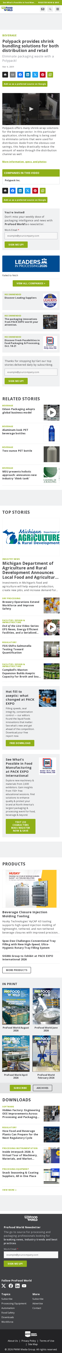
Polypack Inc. (12, 180)
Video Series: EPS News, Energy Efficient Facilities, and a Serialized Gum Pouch (20, 629)
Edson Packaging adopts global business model (18, 410)
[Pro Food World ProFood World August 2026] (16, 1006)
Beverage (9, 35)
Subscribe (20, 1088)
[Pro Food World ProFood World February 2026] (46, 1053)
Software (8, 1106)
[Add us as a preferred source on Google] (50, 75)
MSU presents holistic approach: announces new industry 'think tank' (19, 475)
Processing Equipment (15, 1169)
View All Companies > (31, 283)
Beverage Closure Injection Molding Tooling (24, 914)
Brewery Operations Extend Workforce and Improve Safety (20, 605)
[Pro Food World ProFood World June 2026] (46, 1006)
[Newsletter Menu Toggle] (43, 9)
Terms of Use (47, 1340)
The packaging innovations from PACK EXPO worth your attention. (21, 322)
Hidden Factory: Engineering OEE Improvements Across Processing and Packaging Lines (21, 1114)
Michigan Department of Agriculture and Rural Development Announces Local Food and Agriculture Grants (29, 570)
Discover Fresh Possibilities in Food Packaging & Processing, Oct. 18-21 (22, 343)
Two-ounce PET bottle (17, 450)
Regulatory (9, 642)
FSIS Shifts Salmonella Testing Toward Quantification (16, 649)
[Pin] (43, 75)
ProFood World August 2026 (16, 1029)
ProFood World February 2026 (46, 1076)
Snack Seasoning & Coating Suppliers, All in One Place (20, 1174)
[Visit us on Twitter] (3, 1285)
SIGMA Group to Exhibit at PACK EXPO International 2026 (27, 957)
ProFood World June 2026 (46, 1029)
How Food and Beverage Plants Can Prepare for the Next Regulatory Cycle (20, 1134)
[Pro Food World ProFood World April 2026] (16, 1053)
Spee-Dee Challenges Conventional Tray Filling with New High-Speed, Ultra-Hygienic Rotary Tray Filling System (29, 944)
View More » (9, 1189)
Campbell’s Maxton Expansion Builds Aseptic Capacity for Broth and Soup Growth (21, 673)
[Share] (20, 75)
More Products (16, 970)
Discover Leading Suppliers (21, 297)
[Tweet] (35, 75)
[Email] (13, 75)
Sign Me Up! (16, 244)
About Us (13, 1340)
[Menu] (58, 9)
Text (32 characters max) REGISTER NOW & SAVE (20, 826)
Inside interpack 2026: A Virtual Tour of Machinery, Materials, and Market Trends (19, 1155)
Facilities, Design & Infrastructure (13, 621)
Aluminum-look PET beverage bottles (15, 431)
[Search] (50, 9)
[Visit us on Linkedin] (17, 1285)
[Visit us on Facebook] (11, 1285)
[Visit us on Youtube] (24, 1285)
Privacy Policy (28, 1340)
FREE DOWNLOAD (20, 743)
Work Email (12, 230)
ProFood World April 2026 (16, 1076)
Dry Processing (11, 598)
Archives (42, 1088)
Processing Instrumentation (19, 1148)
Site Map (33, 1344)
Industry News (11, 559)
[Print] (5, 75)
